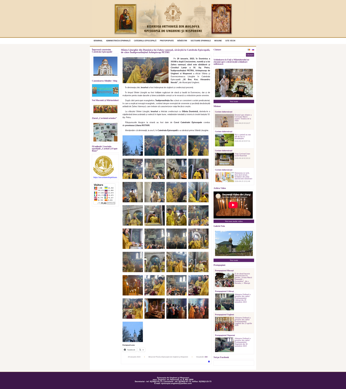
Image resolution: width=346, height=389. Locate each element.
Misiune (218, 41)
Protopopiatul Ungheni (224, 314)
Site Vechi (230, 41)
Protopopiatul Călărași (224, 291)
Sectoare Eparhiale (201, 41)
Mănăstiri (182, 41)
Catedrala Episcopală (145, 41)
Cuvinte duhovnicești (223, 112)
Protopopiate (167, 41)
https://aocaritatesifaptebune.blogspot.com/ (105, 177)
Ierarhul (98, 41)
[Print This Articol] (209, 361)
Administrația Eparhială (118, 41)
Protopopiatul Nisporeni (225, 335)
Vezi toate (234, 101)
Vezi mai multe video (234, 221)
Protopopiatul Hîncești (224, 270)
